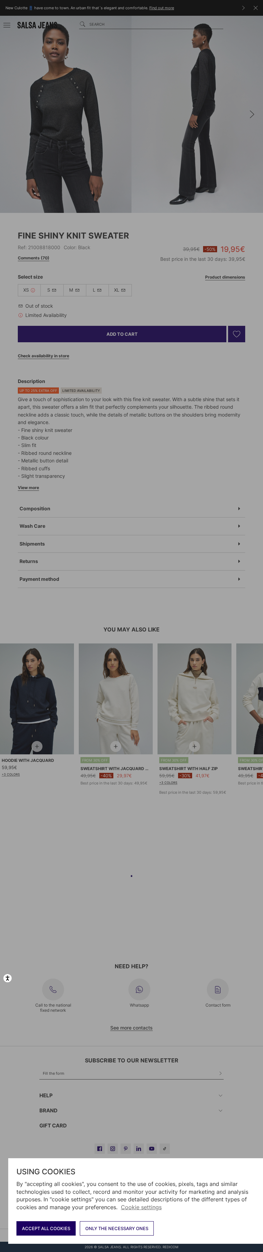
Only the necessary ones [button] (116, 1228)
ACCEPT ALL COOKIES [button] (46, 1228)
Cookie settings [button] (141, 1207)
